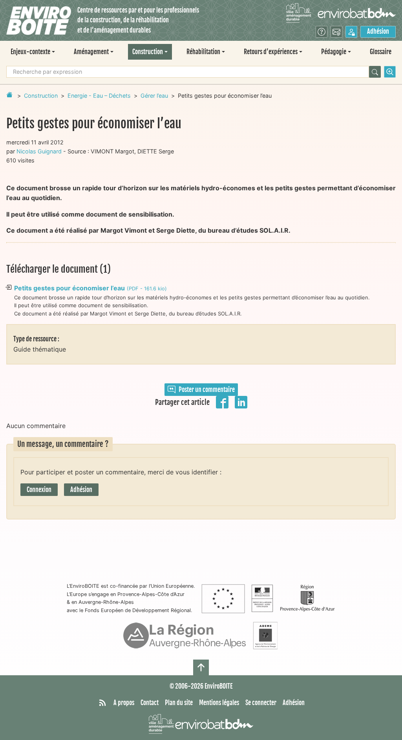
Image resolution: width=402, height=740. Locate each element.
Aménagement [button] (91, 52)
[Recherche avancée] (390, 72)
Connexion (39, 490)
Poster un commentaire (207, 390)
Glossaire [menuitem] (380, 52)
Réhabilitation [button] (203, 52)
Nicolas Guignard (39, 151)
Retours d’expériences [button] (271, 52)
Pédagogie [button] (333, 52)
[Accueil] (38, 20)
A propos (123, 703)
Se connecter (260, 703)
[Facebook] (222, 401)
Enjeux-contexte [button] (30, 52)
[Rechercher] (375, 72)
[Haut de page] (201, 667)
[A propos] (321, 32)
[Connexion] (351, 32)
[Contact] (336, 32)
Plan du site (179, 703)
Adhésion (378, 31)
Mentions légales (219, 703)
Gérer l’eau (154, 95)
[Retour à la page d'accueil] (9, 94)
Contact (150, 703)
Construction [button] (147, 52)
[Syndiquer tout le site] (102, 703)
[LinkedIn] (241, 401)
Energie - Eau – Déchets (99, 95)
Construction (41, 95)
